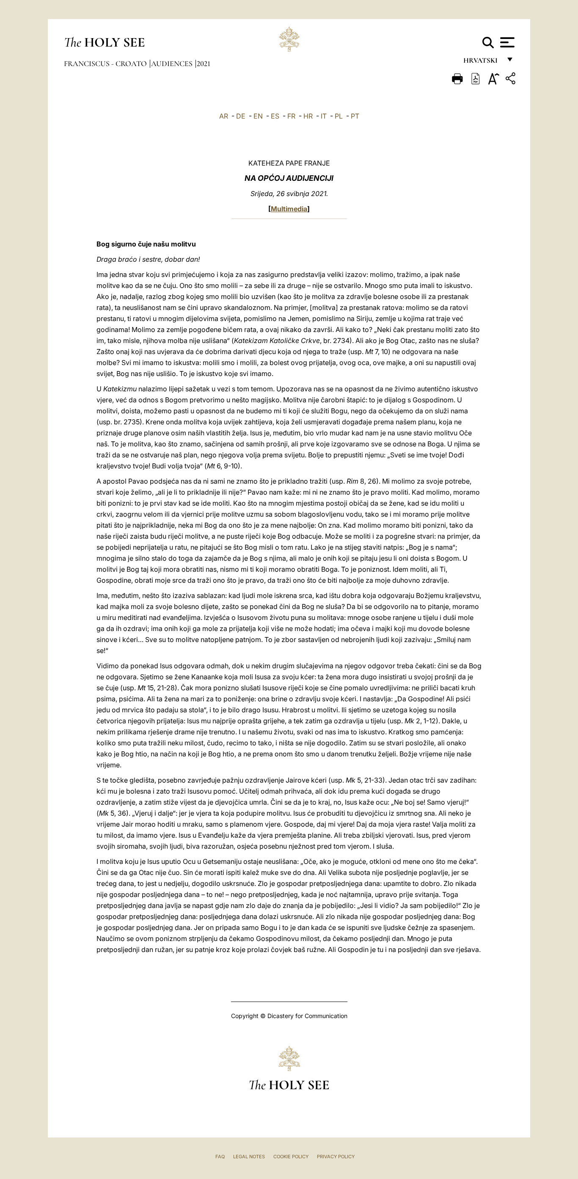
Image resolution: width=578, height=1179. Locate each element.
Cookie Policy (290, 1157)
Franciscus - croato (106, 63)
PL (339, 116)
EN (258, 116)
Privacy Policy (336, 1157)
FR (291, 116)
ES (275, 116)
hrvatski (482, 62)
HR (308, 116)
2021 (203, 63)
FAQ (220, 1157)
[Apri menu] (506, 42)
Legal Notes (249, 1157)
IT (324, 116)
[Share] (511, 79)
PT (355, 116)
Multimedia (289, 209)
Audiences (172, 63)
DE (240, 116)
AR (223, 116)
